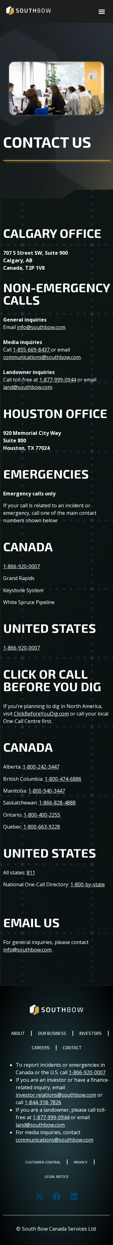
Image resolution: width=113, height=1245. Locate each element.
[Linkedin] (74, 1196)
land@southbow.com (27, 387)
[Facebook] (56, 1196)
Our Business (52, 1033)
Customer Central (43, 1162)
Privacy (81, 1162)
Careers (41, 1047)
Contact (72, 1047)
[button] (101, 11)
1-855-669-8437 (31, 349)
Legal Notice (57, 1176)
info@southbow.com (41, 327)
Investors (90, 1033)
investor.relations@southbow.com (56, 1094)
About (18, 1033)
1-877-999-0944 (57, 379)
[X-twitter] (39, 1196)
